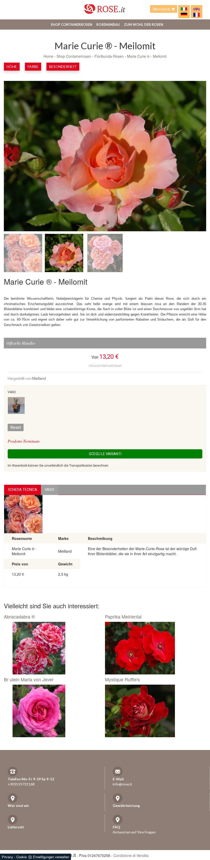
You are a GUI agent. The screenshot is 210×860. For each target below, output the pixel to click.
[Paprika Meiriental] (153, 648)
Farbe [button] (33, 66)
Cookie (21, 856)
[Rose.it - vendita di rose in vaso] (184, 9)
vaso (49, 490)
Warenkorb (162, 8)
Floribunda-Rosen (109, 56)
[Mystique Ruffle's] (153, 711)
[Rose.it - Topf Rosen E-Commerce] (184, 14)
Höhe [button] (12, 66)
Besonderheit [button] (63, 66)
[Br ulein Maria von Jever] (52, 711)
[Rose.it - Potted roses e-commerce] (196, 9)
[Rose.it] (105, 7)
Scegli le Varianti (105, 454)
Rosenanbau (108, 24)
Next (198, 157)
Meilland (39, 379)
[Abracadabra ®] (52, 648)
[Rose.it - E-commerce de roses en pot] (196, 14)
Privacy (7, 856)
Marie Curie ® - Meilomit (146, 56)
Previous (11, 157)
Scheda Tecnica (22, 490)
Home (48, 56)
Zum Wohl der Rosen (143, 24)
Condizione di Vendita (131, 855)
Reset (15, 427)
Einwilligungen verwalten (51, 856)
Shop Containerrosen (71, 24)
